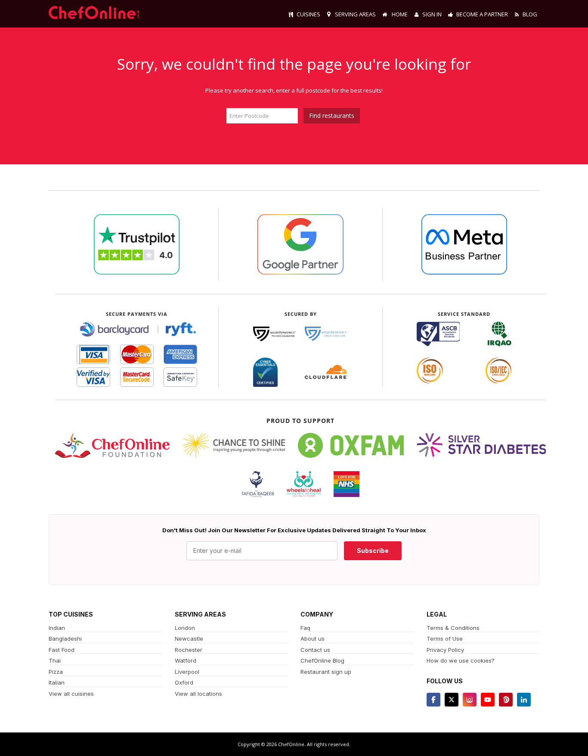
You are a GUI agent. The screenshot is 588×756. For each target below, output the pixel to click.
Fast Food (61, 649)
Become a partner (482, 14)
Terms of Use (445, 638)
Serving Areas (355, 14)
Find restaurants (331, 115)
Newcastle (189, 638)
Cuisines (308, 14)
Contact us (315, 649)
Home (399, 14)
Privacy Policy (445, 649)
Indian (57, 627)
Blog (530, 14)
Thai (55, 660)
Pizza (56, 671)
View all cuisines (71, 693)
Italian (57, 682)
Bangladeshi (65, 638)
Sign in (432, 14)
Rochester (188, 649)
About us (312, 638)
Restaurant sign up (325, 671)
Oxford (184, 682)
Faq (305, 627)
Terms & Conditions (453, 627)
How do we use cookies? (461, 660)
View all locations (198, 693)
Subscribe (373, 550)
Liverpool (187, 671)
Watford (185, 660)
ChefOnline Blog (322, 660)
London (185, 627)
